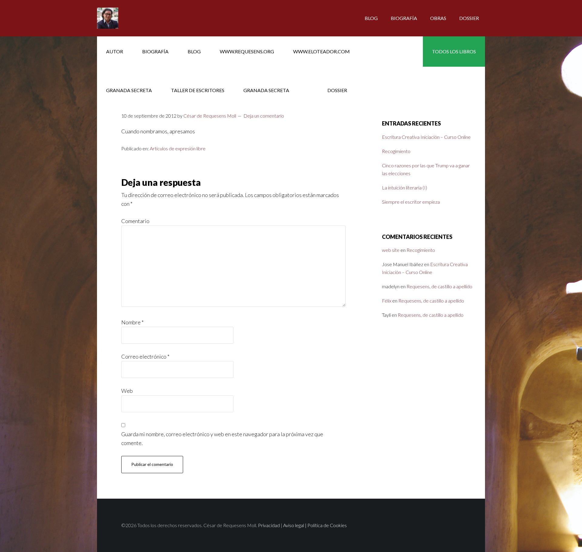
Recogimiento (396, 151)
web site (391, 250)
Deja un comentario (263, 116)
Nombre (132, 322)
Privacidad (269, 525)
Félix (386, 300)
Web (127, 390)
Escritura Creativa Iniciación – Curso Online (426, 137)
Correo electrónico (145, 356)
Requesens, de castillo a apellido (439, 286)
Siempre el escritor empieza (411, 202)
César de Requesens (145, 18)
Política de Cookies (327, 525)
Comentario (135, 221)
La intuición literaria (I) (404, 187)
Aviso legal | (295, 525)
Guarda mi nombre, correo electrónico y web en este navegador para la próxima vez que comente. (222, 438)
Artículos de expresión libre (178, 148)
